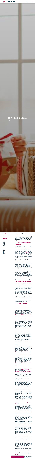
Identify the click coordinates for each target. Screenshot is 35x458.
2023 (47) (4, 243)
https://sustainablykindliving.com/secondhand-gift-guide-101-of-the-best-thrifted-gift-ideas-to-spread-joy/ (23, 315)
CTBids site (27, 252)
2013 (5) (4, 254)
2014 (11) (4, 253)
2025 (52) (4, 241)
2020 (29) (4, 246)
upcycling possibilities (25, 369)
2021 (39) (4, 245)
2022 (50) (4, 244)
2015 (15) (4, 252)
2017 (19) (4, 250)
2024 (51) (4, 242)
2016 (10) (4, 251)
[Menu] (31, 1)
